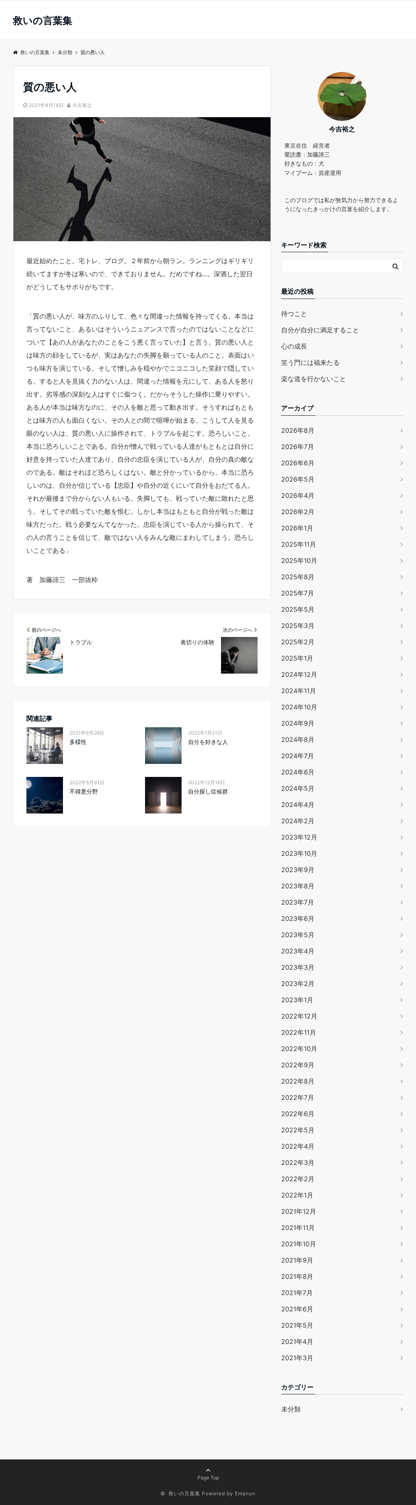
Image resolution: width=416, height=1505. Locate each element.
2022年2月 (297, 1179)
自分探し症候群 (208, 791)
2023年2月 (297, 983)
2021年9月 (297, 1260)
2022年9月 (297, 1065)
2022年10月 (299, 1049)
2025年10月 (299, 560)
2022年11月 (298, 1032)
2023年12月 (299, 837)
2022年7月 (297, 1097)
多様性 (78, 741)
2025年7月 (297, 593)
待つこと (294, 314)
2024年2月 (297, 821)
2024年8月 (297, 739)
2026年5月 (297, 479)
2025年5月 (297, 609)
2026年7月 (297, 447)
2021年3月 (297, 1358)
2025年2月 (297, 642)
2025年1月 (297, 658)
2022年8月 (297, 1081)
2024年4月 (297, 804)
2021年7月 (297, 1293)
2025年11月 (298, 544)
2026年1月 (297, 528)
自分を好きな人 (208, 741)
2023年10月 (299, 853)
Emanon (245, 1493)
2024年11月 (298, 691)
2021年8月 (297, 1276)
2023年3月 (297, 967)
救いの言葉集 (42, 21)
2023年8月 (297, 886)
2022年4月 (297, 1146)
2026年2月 (297, 512)
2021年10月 (298, 1244)
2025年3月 (297, 626)
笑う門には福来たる (310, 362)
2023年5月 (297, 935)
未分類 (291, 1409)
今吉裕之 (82, 105)
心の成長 (294, 346)
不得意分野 (83, 791)
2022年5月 (297, 1130)
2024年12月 (299, 674)
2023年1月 (297, 1000)
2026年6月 (297, 463)
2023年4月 (297, 951)
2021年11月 (298, 1228)
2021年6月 (297, 1309)
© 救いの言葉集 (180, 1493)
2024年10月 (299, 707)
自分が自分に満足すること (320, 330)
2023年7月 (297, 902)
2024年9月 (297, 723)
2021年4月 (297, 1341)
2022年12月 (299, 1016)
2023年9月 (297, 870)
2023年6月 (297, 918)
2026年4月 (297, 495)
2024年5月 (297, 788)
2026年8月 (297, 430)
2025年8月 (297, 577)
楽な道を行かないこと (313, 379)
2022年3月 (297, 1162)
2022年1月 (297, 1195)
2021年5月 (297, 1325)
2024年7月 (297, 756)
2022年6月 (297, 1114)
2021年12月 (298, 1211)
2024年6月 (297, 772)
